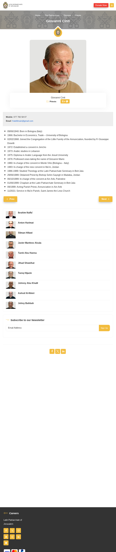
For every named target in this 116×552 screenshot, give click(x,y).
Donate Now (101, 5)
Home (37, 15)
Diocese (67, 15)
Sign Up (104, 328)
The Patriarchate (52, 15)
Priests (78, 15)
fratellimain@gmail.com (22, 121)
